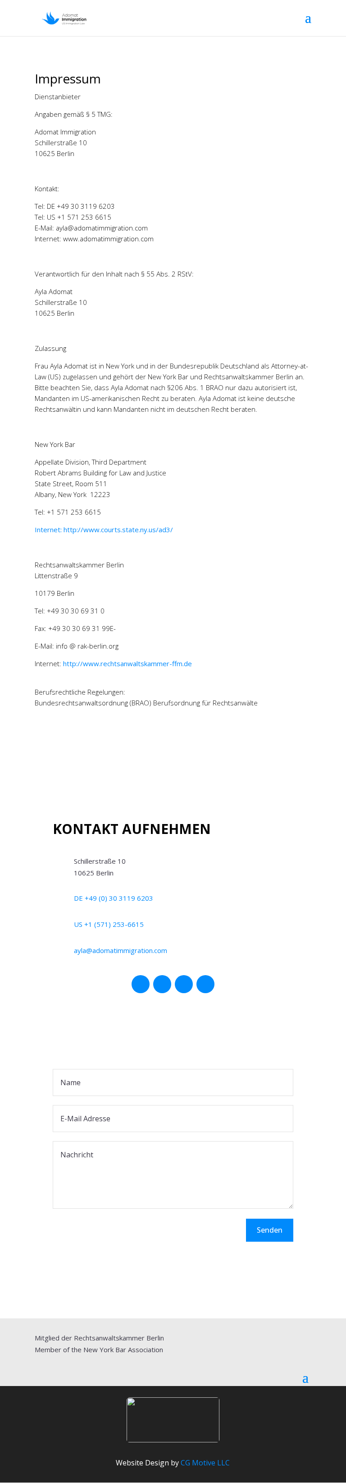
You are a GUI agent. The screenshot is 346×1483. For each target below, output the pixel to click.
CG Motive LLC (205, 1463)
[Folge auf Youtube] (184, 984)
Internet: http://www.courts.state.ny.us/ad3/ (104, 529)
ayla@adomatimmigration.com (120, 950)
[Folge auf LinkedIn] (162, 984)
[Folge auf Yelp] (205, 984)
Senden (269, 1230)
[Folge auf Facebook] (141, 984)
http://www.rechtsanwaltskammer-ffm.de (127, 663)
